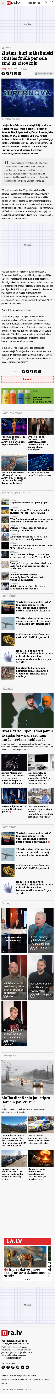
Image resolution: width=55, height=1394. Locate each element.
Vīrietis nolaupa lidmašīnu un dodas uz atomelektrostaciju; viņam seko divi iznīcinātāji (34, 621)
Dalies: (17, 371)
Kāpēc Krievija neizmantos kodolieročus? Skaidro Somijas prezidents (37, 1174)
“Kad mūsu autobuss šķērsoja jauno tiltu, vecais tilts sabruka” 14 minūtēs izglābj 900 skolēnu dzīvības (13, 1140)
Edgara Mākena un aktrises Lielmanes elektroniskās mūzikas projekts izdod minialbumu (12, 777)
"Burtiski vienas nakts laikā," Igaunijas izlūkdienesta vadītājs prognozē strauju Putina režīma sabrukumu (33, 606)
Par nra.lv (4, 1376)
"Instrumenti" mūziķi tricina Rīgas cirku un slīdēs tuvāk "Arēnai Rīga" (30, 555)
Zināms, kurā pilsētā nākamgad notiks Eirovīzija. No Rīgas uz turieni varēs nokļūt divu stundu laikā (14, 477)
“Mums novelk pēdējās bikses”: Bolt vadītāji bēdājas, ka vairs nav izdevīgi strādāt (12, 1174)
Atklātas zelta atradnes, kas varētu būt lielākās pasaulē (33, 636)
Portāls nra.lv (6, 69)
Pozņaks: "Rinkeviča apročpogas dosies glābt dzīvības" (28, 529)
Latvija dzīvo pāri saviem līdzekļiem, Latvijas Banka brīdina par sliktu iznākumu (31, 566)
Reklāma (13, 1376)
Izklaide (9, 47)
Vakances (45, 1380)
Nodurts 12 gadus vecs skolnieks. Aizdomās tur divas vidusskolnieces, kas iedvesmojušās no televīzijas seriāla (34, 656)
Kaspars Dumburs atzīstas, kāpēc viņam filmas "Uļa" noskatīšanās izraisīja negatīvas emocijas (40, 811)
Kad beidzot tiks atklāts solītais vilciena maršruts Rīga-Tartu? (28, 538)
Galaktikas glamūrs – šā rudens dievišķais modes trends (27, 587)
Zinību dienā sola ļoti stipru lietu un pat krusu (25, 1099)
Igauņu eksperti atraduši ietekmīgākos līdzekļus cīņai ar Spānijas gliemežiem (28, 577)
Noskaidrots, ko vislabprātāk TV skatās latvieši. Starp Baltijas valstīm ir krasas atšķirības (40, 777)
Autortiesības (23, 1380)
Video (6, 903)
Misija (19, 1376)
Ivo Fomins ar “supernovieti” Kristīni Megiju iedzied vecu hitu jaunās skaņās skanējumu (38, 443)
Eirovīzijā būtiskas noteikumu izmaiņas (39, 474)
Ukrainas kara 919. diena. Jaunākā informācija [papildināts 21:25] (29, 511)
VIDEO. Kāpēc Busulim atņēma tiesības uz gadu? (13, 809)
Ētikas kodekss (34, 1380)
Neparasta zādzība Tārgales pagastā (30, 502)
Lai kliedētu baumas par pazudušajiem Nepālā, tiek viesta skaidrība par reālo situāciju (32, 672)
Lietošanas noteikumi (9, 1380)
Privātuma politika (29, 1376)
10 (49, 611)
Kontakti (4, 1383)
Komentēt (27, 379)
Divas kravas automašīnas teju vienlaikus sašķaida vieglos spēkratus (39, 1139)
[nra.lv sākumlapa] (13, 3)
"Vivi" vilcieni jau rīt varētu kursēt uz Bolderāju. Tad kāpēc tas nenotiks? (31, 520)
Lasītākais (8, 596)
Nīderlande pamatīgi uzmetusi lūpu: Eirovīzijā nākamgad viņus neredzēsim (13, 440)
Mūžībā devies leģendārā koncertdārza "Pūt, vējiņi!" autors (32, 546)
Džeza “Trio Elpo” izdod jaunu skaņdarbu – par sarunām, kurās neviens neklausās (27, 735)
